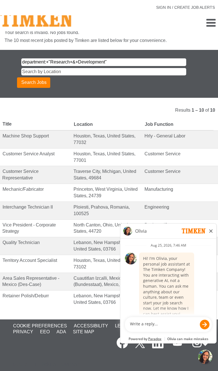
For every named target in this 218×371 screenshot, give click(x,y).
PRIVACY (23, 331)
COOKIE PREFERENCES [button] (40, 325)
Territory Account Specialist (30, 260)
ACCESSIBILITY (91, 325)
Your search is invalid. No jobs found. (42, 32)
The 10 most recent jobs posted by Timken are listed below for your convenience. (86, 40)
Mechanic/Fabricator (23, 189)
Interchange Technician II (28, 207)
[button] (181, 23)
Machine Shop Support (26, 135)
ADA (61, 331)
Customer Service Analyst (28, 153)
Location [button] (83, 124)
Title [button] (7, 124)
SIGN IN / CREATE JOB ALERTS (185, 7)
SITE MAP (83, 331)
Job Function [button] (159, 124)
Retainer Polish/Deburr (26, 295)
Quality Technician (21, 242)
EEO (45, 331)
